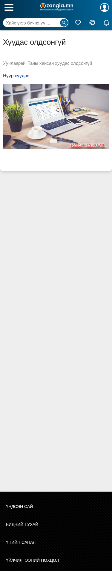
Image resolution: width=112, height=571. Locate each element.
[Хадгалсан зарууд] (77, 22)
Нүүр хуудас (16, 75)
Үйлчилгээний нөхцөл (32, 560)
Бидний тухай (22, 524)
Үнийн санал (21, 542)
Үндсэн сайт (21, 506)
